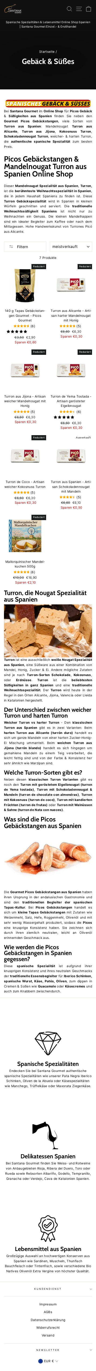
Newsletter (48, 1350)
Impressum (48, 1304)
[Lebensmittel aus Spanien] (48, 1217)
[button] (17, 331)
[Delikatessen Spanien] (48, 1124)
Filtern (22, 246)
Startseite (47, 51)
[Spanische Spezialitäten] (48, 1032)
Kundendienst (48, 1288)
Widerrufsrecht (48, 1327)
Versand (48, 1335)
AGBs (48, 1312)
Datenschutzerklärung (48, 1320)
